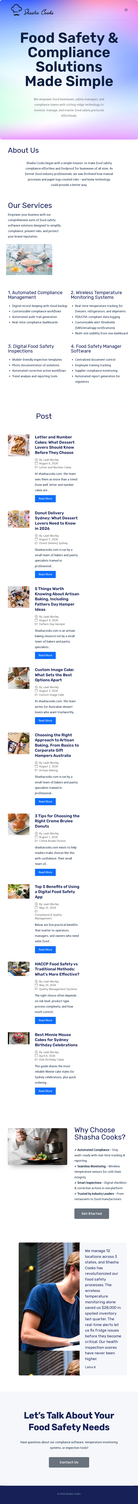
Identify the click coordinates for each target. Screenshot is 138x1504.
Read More (45, 498)
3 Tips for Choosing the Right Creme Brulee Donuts (57, 821)
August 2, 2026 (48, 766)
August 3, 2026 (48, 691)
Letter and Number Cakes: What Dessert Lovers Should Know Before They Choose (55, 445)
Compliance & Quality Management (48, 916)
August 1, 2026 (48, 837)
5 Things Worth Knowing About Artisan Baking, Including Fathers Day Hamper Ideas (57, 599)
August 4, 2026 (48, 620)
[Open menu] (126, 10)
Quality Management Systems (58, 989)
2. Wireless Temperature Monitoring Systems (96, 295)
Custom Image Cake (51, 694)
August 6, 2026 (48, 463)
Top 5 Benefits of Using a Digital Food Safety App (57, 891)
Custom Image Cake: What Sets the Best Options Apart (54, 674)
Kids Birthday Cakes (51, 1059)
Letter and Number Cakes (55, 467)
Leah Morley (51, 460)
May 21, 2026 (47, 908)
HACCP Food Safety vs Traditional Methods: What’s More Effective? (57, 969)
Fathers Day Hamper (52, 624)
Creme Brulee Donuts (52, 841)
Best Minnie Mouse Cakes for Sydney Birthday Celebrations (56, 1039)
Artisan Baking (48, 770)
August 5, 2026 (48, 539)
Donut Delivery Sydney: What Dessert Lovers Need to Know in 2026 (56, 521)
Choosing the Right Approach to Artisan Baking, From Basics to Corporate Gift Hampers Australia (57, 745)
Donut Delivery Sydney (53, 543)
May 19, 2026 (47, 985)
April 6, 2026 (47, 1056)
